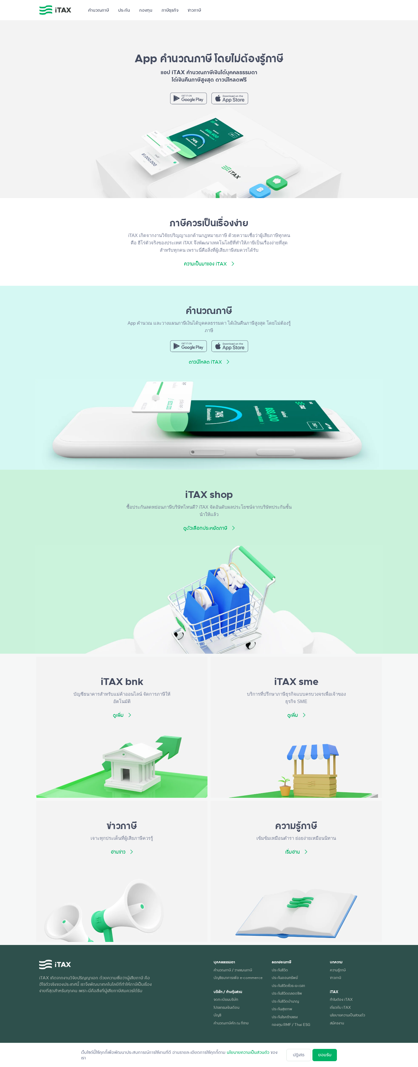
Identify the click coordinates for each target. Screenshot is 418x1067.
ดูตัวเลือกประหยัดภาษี (205, 528)
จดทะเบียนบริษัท (226, 999)
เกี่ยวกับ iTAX (340, 1007)
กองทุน (145, 10)
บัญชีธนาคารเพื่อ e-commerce (238, 977)
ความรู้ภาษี (338, 969)
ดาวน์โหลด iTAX (205, 362)
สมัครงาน (337, 1022)
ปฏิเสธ (298, 1054)
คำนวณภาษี (98, 10)
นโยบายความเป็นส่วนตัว (347, 1014)
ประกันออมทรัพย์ (285, 977)
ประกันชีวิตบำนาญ (285, 1001)
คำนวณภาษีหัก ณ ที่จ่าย (231, 1022)
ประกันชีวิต (280, 969)
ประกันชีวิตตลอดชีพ (287, 993)
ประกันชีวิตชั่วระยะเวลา (288, 985)
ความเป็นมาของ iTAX (205, 264)
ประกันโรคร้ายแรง (285, 1016)
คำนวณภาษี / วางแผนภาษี (233, 969)
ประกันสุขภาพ (282, 1008)
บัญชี (217, 1014)
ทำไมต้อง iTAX (341, 999)
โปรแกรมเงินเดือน (226, 1007)
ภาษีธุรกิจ (170, 10)
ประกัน (124, 10)
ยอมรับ (324, 1054)
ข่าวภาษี (335, 977)
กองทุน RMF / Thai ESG (291, 1024)
